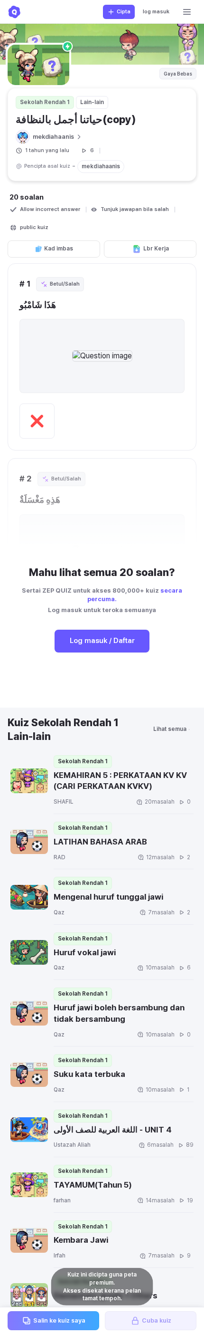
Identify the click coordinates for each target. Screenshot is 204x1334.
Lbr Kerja (156, 248)
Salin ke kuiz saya (59, 1320)
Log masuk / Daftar (102, 640)
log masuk (156, 12)
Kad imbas (58, 248)
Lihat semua (169, 729)
